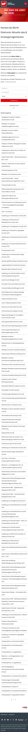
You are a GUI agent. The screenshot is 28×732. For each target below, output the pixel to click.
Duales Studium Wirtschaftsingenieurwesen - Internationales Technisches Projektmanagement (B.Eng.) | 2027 (14, 569)
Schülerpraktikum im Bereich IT (10, 687)
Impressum (11, 714)
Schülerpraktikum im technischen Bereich (13, 641)
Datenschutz (4, 714)
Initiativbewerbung (10, 82)
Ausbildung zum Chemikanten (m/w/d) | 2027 (14, 216)
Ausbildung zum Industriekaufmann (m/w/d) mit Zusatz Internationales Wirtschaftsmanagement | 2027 (14, 514)
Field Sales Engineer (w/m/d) (9, 170)
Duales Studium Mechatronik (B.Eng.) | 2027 (14, 354)
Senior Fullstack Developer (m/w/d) (11, 303)
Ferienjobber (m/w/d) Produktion (11, 390)
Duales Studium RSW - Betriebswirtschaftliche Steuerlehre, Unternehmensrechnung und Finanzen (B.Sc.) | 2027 (14, 601)
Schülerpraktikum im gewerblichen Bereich (13, 695)
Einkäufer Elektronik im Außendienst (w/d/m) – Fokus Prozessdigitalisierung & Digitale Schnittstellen (14, 204)
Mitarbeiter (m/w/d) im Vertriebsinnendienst (13, 350)
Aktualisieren (14, 100)
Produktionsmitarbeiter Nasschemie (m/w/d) (14, 375)
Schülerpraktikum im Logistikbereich (11, 652)
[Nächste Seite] (15, 700)
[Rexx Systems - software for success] (24, 707)
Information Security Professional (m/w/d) (13, 284)
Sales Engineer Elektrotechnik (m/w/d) (12, 322)
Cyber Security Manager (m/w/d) (10, 280)
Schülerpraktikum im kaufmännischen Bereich (14, 676)
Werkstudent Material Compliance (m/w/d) (13, 386)
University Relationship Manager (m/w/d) (13, 288)
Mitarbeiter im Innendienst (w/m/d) (11, 174)
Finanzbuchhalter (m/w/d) (9, 185)
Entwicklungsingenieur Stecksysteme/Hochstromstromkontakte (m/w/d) (13, 669)
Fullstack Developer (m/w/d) (9, 299)
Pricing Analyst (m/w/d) (8, 250)
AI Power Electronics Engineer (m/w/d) (12, 311)
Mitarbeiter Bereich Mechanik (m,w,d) (12, 269)
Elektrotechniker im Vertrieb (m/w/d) (11, 405)
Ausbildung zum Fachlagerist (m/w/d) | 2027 (14, 501)
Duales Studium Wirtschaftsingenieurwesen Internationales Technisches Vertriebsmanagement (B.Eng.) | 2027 (13, 480)
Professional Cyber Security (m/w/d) (11, 443)
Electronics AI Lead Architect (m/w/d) (12, 307)
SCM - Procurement (7, 212)
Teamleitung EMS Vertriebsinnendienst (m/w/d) (14, 261)
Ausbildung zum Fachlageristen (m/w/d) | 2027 (14, 226)
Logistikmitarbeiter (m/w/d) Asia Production (13, 265)
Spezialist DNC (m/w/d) (8, 433)
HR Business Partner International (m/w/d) (13, 364)
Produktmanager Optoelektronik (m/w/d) (13, 394)
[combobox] (14, 96)
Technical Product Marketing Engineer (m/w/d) (14, 326)
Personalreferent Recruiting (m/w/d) (11, 415)
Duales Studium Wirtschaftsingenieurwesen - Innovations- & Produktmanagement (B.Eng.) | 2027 (14, 578)
